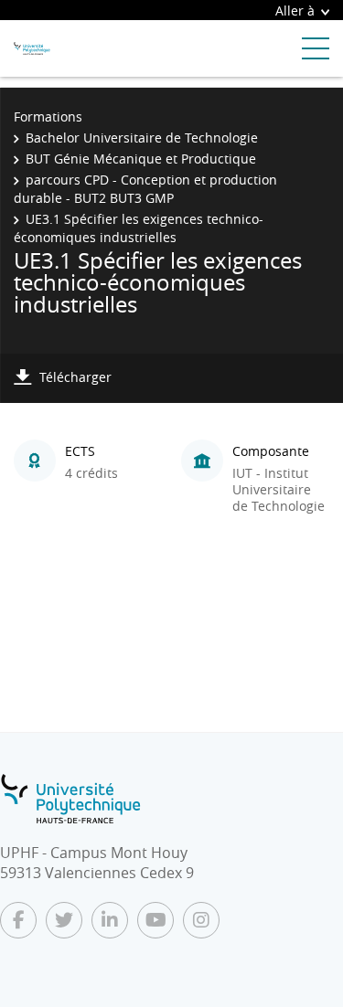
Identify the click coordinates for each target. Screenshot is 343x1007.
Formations (48, 116)
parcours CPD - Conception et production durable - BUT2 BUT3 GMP (145, 189)
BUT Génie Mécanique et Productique (141, 158)
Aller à (295, 10)
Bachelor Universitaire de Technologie (142, 137)
